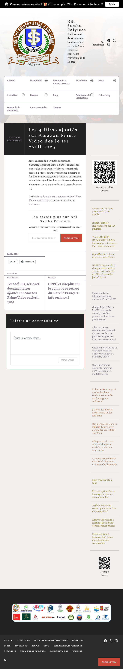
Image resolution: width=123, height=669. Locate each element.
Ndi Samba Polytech (77, 26)
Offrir (112, 4)
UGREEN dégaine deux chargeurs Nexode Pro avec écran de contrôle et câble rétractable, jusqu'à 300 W (104, 271)
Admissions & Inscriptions (83, 96)
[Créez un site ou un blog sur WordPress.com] (5, 659)
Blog (55, 95)
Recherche (81, 80)
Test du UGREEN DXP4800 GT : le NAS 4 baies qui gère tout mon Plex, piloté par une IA (104, 241)
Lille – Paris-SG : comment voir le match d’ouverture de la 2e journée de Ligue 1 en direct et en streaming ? (104, 333)
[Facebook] (108, 40)
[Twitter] (114, 40)
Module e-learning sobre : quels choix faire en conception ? (104, 508)
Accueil (11, 80)
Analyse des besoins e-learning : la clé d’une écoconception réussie (103, 522)
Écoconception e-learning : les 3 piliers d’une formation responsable (102, 538)
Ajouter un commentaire (14, 139)
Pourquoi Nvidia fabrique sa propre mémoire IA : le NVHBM (104, 296)
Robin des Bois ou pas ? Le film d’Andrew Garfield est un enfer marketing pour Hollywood (104, 395)
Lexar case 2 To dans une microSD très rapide (102, 211)
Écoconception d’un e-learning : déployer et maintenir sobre (103, 494)
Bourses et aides (38, 107)
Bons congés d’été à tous (102, 481)
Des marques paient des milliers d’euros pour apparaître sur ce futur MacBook (104, 428)
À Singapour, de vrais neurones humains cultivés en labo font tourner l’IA (102, 446)
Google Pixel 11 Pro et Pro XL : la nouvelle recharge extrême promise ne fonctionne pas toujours (103, 313)
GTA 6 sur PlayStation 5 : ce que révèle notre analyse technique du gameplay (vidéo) (104, 352)
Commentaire (67, 360)
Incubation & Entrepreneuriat (61, 83)
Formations (36, 80)
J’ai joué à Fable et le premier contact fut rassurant (102, 412)
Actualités (12, 95)
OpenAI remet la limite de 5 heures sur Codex (103, 256)
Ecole (102, 80)
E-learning (104, 95)
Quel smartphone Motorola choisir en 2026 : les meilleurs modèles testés (102, 369)
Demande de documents (13, 109)
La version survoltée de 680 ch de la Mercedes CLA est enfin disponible (104, 461)
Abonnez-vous (71, 238)
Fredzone (33, 204)
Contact (57, 107)
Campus (34, 95)
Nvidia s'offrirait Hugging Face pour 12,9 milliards (104, 225)
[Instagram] (108, 44)
